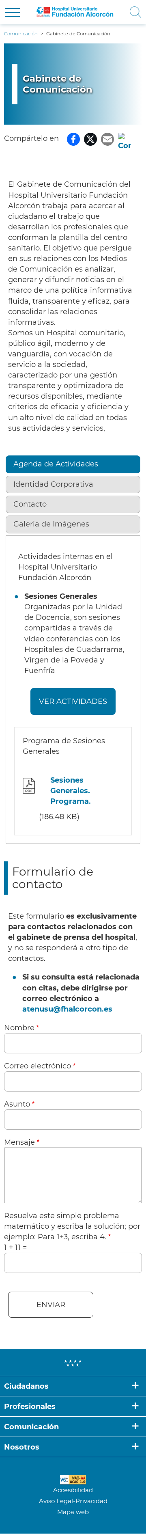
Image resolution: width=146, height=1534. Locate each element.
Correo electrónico (37, 1066)
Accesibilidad (73, 1490)
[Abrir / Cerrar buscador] (134, 12)
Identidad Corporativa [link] (53, 484)
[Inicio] (75, 12)
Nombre (19, 1027)
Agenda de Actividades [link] (55, 464)
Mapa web (73, 1512)
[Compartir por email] (107, 138)
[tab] (73, 465)
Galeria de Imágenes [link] (51, 524)
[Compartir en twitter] (90, 138)
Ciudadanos (26, 1386)
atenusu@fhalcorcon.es (67, 1009)
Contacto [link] (30, 504)
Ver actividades (73, 701)
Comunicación (31, 1426)
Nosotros (21, 1447)
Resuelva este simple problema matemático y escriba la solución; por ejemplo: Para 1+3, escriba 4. (72, 1226)
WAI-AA (73, 1479)
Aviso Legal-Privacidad (73, 1501)
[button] (12, 12)
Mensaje (19, 1142)
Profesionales (30, 1406)
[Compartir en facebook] (73, 138)
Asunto (17, 1104)
